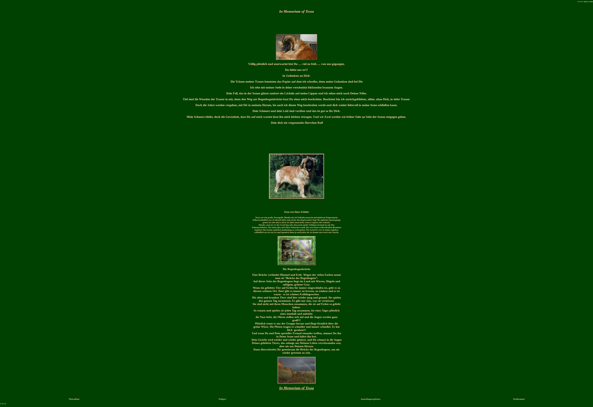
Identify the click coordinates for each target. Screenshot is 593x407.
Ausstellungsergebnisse (371, 399)
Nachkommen (519, 399)
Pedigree (222, 399)
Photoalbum (74, 399)
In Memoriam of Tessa (296, 388)
